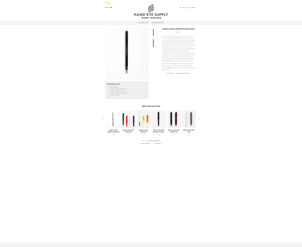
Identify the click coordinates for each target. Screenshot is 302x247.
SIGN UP (189, 7)
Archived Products (157, 22)
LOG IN (184, 7)
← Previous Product (145, 143)
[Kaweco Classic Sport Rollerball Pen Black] (158, 127)
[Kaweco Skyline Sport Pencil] (189, 127)
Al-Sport (168, 67)
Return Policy (170, 73)
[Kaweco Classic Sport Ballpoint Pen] (174, 127)
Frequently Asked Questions (183, 73)
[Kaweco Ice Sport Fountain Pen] (143, 127)
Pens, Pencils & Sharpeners (153, 140)
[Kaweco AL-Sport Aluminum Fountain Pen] (113, 127)
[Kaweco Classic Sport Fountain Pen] (128, 127)
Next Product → (158, 143)
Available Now (143, 22)
